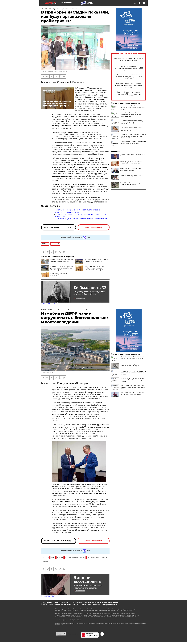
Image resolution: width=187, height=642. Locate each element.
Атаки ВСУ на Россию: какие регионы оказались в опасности (132, 183)
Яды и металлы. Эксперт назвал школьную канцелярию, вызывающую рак (131, 128)
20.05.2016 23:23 (46, 9)
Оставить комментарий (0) (93, 227)
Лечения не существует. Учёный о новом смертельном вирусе (132, 364)
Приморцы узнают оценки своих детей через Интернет (81, 219)
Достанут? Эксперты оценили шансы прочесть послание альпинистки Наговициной (133, 136)
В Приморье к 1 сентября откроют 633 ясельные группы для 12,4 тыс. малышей (128, 77)
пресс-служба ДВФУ (48, 372)
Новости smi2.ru (48, 303)
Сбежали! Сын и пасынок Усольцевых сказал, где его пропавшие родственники (133, 143)
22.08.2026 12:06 (46, 310)
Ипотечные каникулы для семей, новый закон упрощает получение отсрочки (128, 85)
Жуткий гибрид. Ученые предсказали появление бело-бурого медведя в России (133, 379)
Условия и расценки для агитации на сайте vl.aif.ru (73, 605)
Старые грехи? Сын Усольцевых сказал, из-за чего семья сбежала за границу (133, 107)
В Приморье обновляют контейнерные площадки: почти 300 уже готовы (128, 68)
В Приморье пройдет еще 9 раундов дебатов (59, 274)
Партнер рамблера (73, 634)
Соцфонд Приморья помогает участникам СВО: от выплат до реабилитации (129, 94)
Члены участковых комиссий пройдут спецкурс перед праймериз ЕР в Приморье (94, 268)
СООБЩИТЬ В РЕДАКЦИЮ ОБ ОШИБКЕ (105, 605)
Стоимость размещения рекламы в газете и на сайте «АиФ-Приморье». (95, 602)
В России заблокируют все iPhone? (132, 176)
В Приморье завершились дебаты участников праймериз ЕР (96, 260)
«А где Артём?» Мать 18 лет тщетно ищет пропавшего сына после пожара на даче (132, 114)
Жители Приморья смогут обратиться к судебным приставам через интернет (78, 211)
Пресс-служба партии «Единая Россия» (54, 71)
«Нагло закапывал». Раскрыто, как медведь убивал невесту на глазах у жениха (133, 387)
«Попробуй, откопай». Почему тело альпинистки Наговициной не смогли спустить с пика (132, 394)
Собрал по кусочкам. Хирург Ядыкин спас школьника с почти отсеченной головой (133, 372)
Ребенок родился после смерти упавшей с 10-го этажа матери (131, 162)
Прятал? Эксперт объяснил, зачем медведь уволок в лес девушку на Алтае (132, 358)
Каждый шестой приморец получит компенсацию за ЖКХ (128, 59)
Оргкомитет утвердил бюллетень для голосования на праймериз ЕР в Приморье (61, 268)
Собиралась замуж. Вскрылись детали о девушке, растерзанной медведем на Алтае (132, 121)
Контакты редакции (61, 602)
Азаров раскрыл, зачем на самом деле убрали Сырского (131, 169)
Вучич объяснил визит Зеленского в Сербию (132, 155)
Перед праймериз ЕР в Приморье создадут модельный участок (61, 260)
